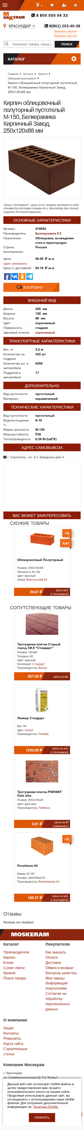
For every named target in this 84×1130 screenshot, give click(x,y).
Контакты (11, 1033)
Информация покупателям (56, 985)
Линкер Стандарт (30, 718)
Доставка (53, 962)
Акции (8, 1027)
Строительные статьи (15, 1051)
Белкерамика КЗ (48, 233)
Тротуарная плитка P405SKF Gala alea (39, 793)
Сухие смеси (14, 967)
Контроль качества (61, 972)
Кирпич (42, 74)
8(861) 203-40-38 (64, 26)
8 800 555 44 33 (51, 15)
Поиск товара (14, 978)
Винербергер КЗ (49, 881)
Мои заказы (55, 978)
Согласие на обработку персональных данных (57, 1001)
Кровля (9, 972)
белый (29, 730)
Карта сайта (13, 1043)
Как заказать (55, 952)
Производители (16, 952)
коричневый (45, 332)
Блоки (8, 962)
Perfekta (44, 734)
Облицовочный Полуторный (40, 560)
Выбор (43, 668)
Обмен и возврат (59, 967)
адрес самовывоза (15, 263)
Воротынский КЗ (36, 579)
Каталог (28, 74)
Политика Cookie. (46, 1106)
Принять (42, 1117)
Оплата (51, 957)
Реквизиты (12, 1038)
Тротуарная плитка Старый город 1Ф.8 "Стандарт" (38, 646)
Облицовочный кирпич (22, 78)
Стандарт (38, 664)
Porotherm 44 (27, 865)
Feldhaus (44, 807)
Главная (13, 74)
